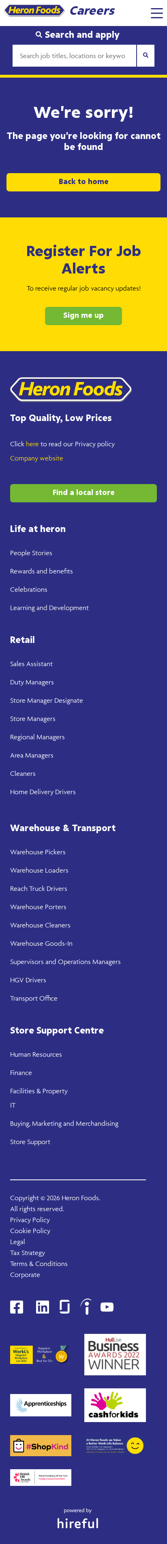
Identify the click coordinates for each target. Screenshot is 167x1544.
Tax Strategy (27, 1253)
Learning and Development (49, 608)
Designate (68, 700)
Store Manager (31, 700)
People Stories (31, 553)
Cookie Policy (30, 1231)
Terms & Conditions (39, 1264)
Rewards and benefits (41, 571)
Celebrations (28, 589)
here (32, 444)
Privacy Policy (30, 1220)
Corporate (25, 1274)
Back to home (84, 182)
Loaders (56, 870)
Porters (54, 907)
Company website (36, 458)
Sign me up (83, 315)
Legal (17, 1242)
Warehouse (26, 852)
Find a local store (84, 493)
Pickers (54, 852)
